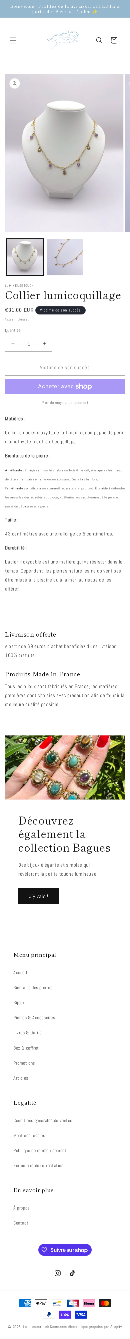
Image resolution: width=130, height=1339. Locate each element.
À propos (21, 1208)
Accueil (20, 972)
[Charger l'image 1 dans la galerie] (25, 257)
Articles (20, 1078)
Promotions (24, 1063)
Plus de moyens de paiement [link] (65, 402)
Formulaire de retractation (38, 1165)
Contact (20, 1223)
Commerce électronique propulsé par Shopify (86, 1326)
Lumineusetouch (36, 1326)
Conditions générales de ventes (42, 1120)
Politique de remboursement (40, 1150)
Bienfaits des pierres (33, 987)
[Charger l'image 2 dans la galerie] (65, 257)
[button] (13, 40)
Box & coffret (26, 1048)
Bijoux (19, 1002)
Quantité (13, 330)
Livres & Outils (27, 1033)
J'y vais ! (38, 896)
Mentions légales (29, 1135)
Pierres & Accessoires (34, 1018)
